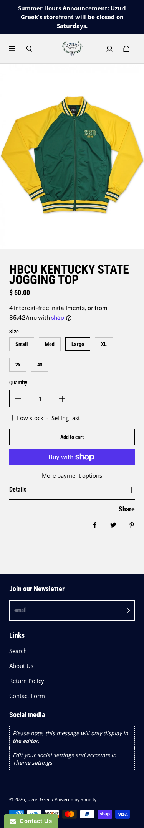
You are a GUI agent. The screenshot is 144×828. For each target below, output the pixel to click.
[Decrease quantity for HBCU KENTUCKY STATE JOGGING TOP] (18, 398)
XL (104, 344)
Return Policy (26, 681)
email (20, 610)
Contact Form (27, 696)
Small (21, 344)
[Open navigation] (17, 48)
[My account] (109, 48)
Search (18, 651)
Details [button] (17, 489)
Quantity (18, 382)
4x (39, 364)
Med (50, 344)
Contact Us (34, 821)
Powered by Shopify (75, 799)
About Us (21, 666)
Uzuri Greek (40, 799)
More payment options (72, 476)
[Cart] (126, 48)
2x (17, 364)
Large (77, 344)
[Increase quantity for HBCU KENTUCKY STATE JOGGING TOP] (62, 398)
